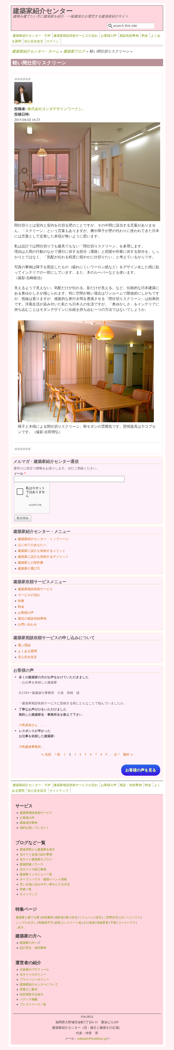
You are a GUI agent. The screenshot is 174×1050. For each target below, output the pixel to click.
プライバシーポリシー (34, 979)
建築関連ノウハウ (31, 864)
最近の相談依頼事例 (32, 618)
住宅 (99, 917)
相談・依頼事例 (131, 785)
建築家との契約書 (30, 562)
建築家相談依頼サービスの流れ (75, 35)
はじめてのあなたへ (32, 545)
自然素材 (47, 917)
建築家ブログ (74, 51)
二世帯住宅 (110, 917)
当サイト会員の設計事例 (36, 854)
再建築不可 (45, 922)
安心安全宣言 (33, 41)
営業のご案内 (28, 989)
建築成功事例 (28, 823)
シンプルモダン (26, 922)
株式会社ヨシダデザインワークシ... (56, 108)
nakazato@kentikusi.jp (93, 1038)
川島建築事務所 (30, 746)
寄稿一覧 (25, 889)
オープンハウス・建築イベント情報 (43, 879)
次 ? (116, 754)
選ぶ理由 (24, 645)
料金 (145, 35)
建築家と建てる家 (27, 917)
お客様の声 (109, 35)
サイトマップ (58, 790)
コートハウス (127, 922)
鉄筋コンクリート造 (68, 922)
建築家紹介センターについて (39, 984)
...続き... (21, 927)
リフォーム (86, 917)
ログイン (52, 41)
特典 (21, 601)
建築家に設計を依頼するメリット (41, 550)
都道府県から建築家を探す (37, 849)
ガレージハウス (130, 917)
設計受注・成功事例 (33, 948)
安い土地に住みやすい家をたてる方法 (45, 884)
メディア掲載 (28, 999)
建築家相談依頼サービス (35, 589)
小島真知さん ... (31, 725)
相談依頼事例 (129, 35)
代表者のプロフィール (34, 969)
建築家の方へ (30, 943)
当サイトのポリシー (33, 974)
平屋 (113, 922)
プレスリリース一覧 (33, 1004)
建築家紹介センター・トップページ (43, 539)
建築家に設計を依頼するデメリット (43, 556)
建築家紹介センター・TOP (32, 35)
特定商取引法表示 (31, 994)
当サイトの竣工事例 (33, 869)
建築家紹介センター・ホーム (35, 51)
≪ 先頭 (46, 754)
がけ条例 (89, 922)
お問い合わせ (27, 624)
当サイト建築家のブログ (36, 859)
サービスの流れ (29, 595)
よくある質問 (27, 651)
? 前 (57, 754)
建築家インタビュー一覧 (36, 874)
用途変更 (103, 922)
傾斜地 (59, 917)
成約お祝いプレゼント (34, 828)
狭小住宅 (71, 917)
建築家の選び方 (29, 568)
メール (20, 473)
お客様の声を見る (140, 770)
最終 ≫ (128, 754)
